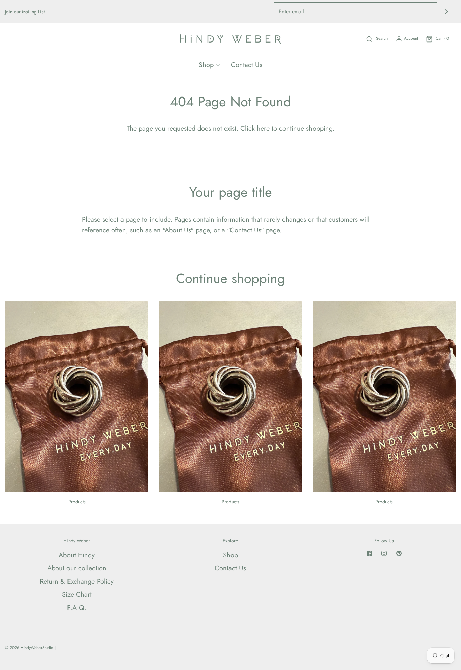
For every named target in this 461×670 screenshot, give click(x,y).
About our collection (76, 568)
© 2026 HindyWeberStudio (29, 648)
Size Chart (77, 594)
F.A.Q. (76, 608)
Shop (230, 555)
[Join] (446, 11)
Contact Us (246, 65)
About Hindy (77, 555)
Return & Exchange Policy (77, 581)
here (263, 128)
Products (77, 501)
